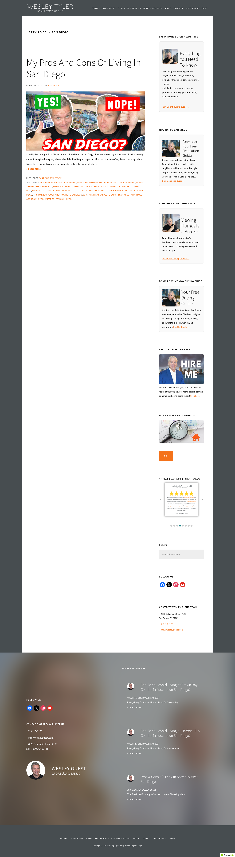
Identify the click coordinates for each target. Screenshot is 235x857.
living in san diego (80, 186)
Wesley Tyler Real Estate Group (50, 8)
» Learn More (36, 169)
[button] (171, 526)
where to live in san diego (58, 199)
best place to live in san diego (93, 182)
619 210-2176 (167, 624)
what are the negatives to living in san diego (106, 194)
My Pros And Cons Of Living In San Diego (83, 68)
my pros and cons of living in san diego (53, 190)
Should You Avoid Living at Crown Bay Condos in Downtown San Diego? (169, 687)
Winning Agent (131, 845)
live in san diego (61, 186)
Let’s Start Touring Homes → (175, 258)
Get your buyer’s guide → (175, 106)
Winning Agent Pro (114, 845)
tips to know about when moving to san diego (57, 194)
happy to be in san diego (122, 182)
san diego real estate (50, 178)
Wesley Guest (69, 768)
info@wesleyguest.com (172, 629)
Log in (140, 845)
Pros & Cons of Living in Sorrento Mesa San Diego (169, 779)
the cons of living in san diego (90, 190)
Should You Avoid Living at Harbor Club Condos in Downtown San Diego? (170, 733)
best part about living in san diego (58, 182)
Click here (195, 395)
